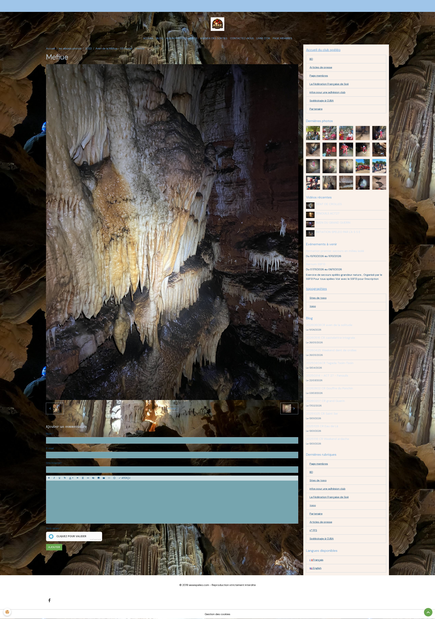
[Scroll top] (428, 612)
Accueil (148, 38)
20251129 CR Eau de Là (322, 426)
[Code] (109, 478)
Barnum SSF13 (315, 264)
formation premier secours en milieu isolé (335, 251)
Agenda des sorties (213, 38)
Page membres (282, 38)
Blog (159, 38)
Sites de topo (318, 298)
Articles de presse (321, 67)
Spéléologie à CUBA (322, 100)
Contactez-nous (242, 38)
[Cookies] (7, 612)
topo (313, 306)
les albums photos (70, 48)
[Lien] (88, 478)
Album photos (175, 38)
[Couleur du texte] (71, 478)
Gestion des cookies (217, 614)
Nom (49, 433)
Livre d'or (263, 38)
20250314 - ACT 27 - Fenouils (327, 375)
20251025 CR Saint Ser (322, 413)
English (316, 568)
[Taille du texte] (64, 478)
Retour (172, 408)
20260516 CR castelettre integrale (330, 338)
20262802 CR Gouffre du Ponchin (329, 388)
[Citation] (77, 478)
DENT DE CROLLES (329, 204)
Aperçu (125, 477)
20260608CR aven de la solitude (329, 325)
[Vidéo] (104, 478)
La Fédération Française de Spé (329, 84)
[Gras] (49, 478)
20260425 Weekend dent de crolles (331, 350)
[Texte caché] (93, 478)
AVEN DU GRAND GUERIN (333, 222)
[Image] (98, 478)
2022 (88, 48)
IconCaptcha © (95, 540)
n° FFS (313, 530)
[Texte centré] (82, 478)
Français (317, 560)
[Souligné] (59, 478)
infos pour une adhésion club (327, 92)
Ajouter (54, 547)
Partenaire (316, 109)
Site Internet (54, 463)
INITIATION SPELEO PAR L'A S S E (338, 232)
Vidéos (192, 38)
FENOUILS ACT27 (327, 213)
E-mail (50, 448)
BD (311, 59)
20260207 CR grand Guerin (325, 401)
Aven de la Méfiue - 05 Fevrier (114, 48)
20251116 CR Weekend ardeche (327, 439)
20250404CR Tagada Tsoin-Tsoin (329, 363)
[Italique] (54, 478)
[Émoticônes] (114, 478)
